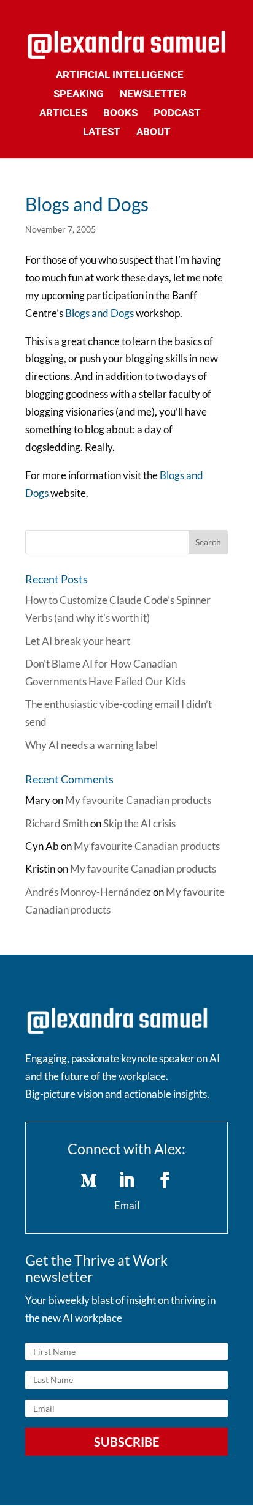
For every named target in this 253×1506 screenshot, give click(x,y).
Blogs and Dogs (100, 313)
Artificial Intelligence (120, 75)
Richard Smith (56, 823)
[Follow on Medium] (88, 1180)
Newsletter (153, 94)
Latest (101, 132)
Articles (63, 113)
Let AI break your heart (77, 641)
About (153, 132)
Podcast (177, 113)
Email (126, 1205)
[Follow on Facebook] (164, 1180)
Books (120, 113)
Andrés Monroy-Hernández (88, 891)
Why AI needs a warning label (91, 745)
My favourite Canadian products (138, 800)
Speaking (78, 94)
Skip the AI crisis (139, 823)
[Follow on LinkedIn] (126, 1180)
